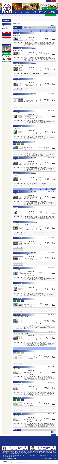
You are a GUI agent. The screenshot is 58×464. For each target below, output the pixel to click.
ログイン (48, 1)
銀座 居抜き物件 (29, 452)
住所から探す (5, 27)
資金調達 (40, 455)
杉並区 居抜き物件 (4, 452)
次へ (55, 25)
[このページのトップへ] (53, 435)
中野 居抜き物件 (10, 452)
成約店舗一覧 (36, 455)
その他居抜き (33, 48)
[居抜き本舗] (7, 3)
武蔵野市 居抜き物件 (17, 452)
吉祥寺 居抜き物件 (35, 452)
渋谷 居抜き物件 (4, 451)
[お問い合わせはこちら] (43, 446)
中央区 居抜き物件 (39, 451)
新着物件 (3, 455)
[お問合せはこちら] (47, 4)
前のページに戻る (53, 16)
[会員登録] (6, 37)
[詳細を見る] (18, 72)
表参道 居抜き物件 (41, 452)
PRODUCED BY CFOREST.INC (52, 458)
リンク (54, 455)
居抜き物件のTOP (4, 16)
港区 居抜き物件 (15, 451)
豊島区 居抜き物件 (52, 451)
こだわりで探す (25, 12)
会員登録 (53, 1)
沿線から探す (5, 28)
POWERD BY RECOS (44, 458)
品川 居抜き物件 (26, 451)
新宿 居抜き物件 (9, 451)
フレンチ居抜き (34, 222)
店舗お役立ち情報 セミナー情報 (22, 455)
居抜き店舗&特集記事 (33, 12)
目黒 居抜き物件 (20, 451)
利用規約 (43, 455)
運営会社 (8, 456)
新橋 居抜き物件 (52, 452)
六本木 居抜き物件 (23, 452)
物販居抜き (33, 78)
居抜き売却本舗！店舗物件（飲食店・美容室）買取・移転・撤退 (19, 453)
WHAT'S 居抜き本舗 (31, 455)
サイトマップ (4, 456)
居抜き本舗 (7, 458)
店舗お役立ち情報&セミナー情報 (42, 12)
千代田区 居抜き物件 (33, 451)
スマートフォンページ (5, 453)
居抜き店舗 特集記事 (14, 455)
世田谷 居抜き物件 (45, 451)
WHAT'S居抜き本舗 (51, 12)
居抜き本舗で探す (10, 16)
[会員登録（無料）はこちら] (15, 446)
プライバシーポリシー (49, 455)
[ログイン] (6, 34)
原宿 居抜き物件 (47, 452)
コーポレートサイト (13, 456)
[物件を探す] (6, 23)
